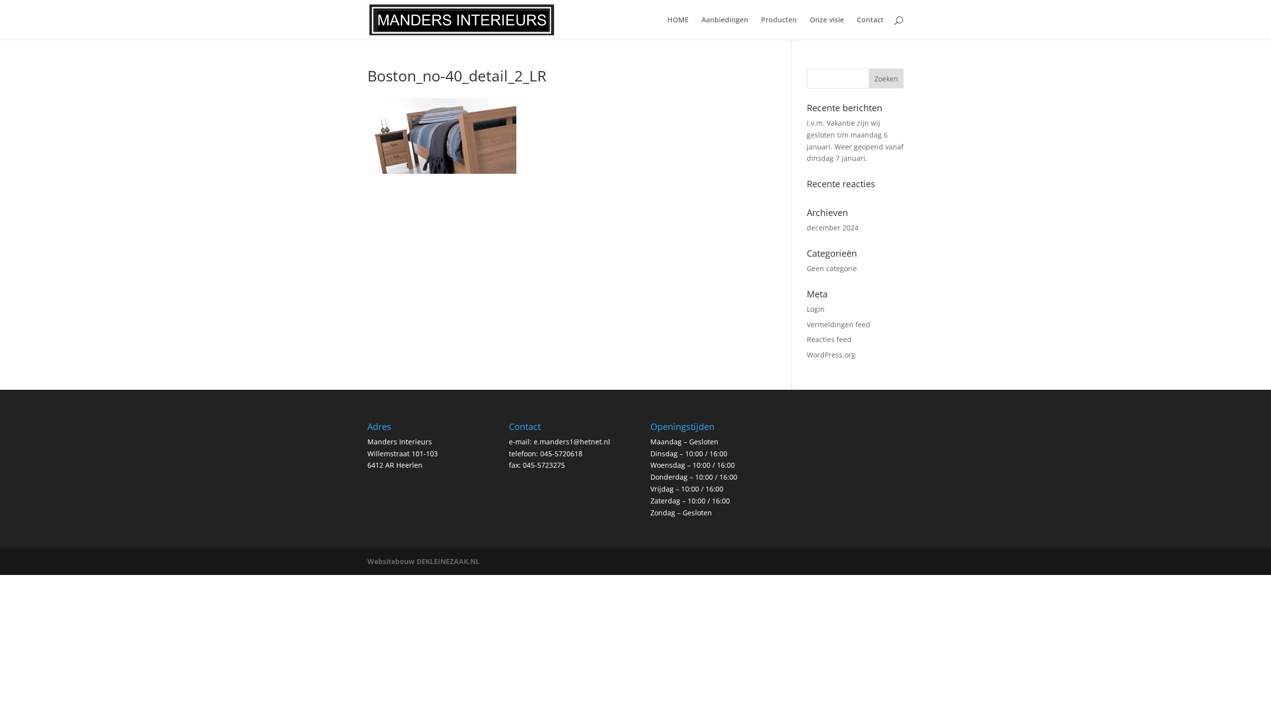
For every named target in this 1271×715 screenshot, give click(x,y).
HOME (678, 20)
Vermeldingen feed (838, 324)
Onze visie (827, 20)
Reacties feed (829, 339)
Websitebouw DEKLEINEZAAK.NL (423, 561)
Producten (779, 20)
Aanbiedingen (725, 20)
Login (816, 309)
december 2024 (832, 227)
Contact (870, 20)
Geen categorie (832, 268)
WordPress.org (831, 354)
